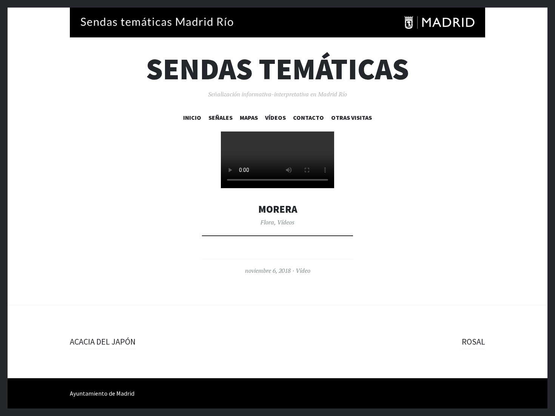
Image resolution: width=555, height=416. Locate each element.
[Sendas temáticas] (277, 22)
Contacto (308, 117)
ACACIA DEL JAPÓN (103, 341)
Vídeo (303, 270)
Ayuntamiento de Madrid (102, 393)
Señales (220, 117)
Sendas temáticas (277, 69)
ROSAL (473, 341)
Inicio (192, 117)
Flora (267, 222)
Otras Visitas (351, 117)
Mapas (249, 117)
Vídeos (275, 117)
